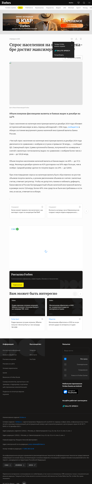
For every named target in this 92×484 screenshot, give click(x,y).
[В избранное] (42, 207)
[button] (89, 2)
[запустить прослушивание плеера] (72, 39)
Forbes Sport (15, 319)
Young (85, 8)
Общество (52, 319)
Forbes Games (13, 8)
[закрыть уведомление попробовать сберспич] (72, 45)
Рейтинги (29, 8)
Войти (71, 3)
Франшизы (39, 8)
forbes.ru (23, 417)
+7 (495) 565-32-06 (28, 449)
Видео (58, 8)
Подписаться (17, 285)
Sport (78, 8)
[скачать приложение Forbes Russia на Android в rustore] (70, 392)
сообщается (73, 127)
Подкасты (50, 8)
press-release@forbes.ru (36, 444)
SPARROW (18, 465)
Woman (71, 8)
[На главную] (6, 3)
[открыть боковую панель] (78, 2)
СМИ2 (6, 465)
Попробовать (59, 55)
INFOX (31, 465)
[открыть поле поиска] (84, 2)
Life (64, 8)
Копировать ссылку (74, 58)
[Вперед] (86, 211)
